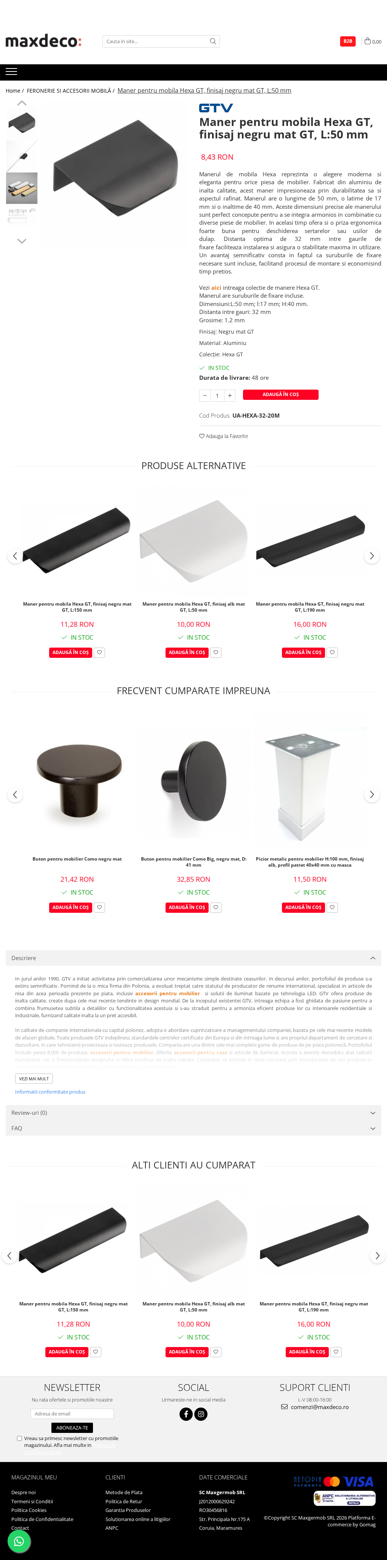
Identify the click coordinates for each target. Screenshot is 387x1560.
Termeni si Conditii (32, 1501)
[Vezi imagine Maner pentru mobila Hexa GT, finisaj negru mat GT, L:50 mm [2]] (21, 188)
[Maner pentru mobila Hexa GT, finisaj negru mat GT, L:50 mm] (115, 173)
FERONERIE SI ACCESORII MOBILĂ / (71, 90)
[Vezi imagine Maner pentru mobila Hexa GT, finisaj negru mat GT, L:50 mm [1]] (21, 156)
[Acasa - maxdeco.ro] (43, 41)
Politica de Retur (123, 1501)
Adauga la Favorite (226, 436)
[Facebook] (186, 1414)
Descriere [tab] (23, 958)
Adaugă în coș (281, 394)
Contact (20, 1527)
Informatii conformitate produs (50, 1091)
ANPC (111, 1527)
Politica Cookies (28, 1510)
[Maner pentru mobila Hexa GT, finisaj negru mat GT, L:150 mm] (77, 540)
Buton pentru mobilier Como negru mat (77, 859)
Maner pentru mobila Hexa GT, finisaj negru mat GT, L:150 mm (77, 607)
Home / (15, 90)
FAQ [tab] (16, 1128)
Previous (21, 104)
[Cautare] (213, 41)
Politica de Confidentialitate (42, 1519)
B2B (348, 41)
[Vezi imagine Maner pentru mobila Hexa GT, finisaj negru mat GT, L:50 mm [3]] (21, 216)
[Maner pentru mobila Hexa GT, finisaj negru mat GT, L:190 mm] (310, 540)
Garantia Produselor (128, 1510)
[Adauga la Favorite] (99, 653)
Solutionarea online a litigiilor (137, 1519)
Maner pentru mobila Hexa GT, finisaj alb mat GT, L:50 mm (193, 607)
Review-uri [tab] (29, 1112)
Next (21, 240)
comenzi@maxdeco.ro (319, 1407)
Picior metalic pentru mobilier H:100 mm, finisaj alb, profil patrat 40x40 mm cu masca (310, 862)
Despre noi (23, 1492)
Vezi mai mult (34, 1078)
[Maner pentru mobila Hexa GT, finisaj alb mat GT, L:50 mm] (193, 540)
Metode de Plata (123, 1492)
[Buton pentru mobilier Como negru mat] (77, 780)
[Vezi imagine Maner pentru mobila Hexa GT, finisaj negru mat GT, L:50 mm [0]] (21, 124)
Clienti (115, 1477)
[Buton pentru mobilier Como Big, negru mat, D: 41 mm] (193, 780)
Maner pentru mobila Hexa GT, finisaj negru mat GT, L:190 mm (310, 607)
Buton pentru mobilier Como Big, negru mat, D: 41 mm (193, 862)
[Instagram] (200, 1414)
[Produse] (12, 73)
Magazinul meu (34, 1477)
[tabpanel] (115, 173)
